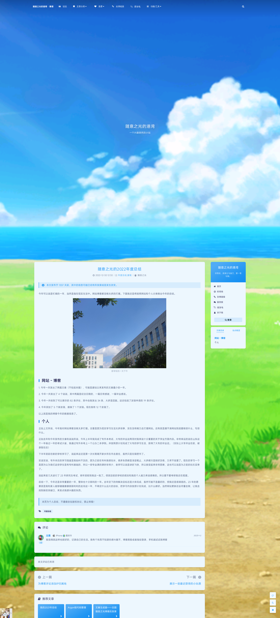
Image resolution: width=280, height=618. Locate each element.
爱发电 (220, 307)
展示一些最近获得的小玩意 (185, 583)
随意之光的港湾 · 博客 (43, 6)
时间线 (220, 291)
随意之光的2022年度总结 (120, 269)
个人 (217, 342)
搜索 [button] (229, 319)
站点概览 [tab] (236, 330)
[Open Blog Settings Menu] (273, 610)
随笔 (129, 275)
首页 (219, 286)
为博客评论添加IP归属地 (52, 583)
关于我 (220, 312)
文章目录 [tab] (220, 330)
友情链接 (221, 296)
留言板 (220, 302)
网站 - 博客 (220, 338)
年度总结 (122, 275)
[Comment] (273, 595)
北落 (48, 535)
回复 (197, 542)
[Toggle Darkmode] (273, 602)
